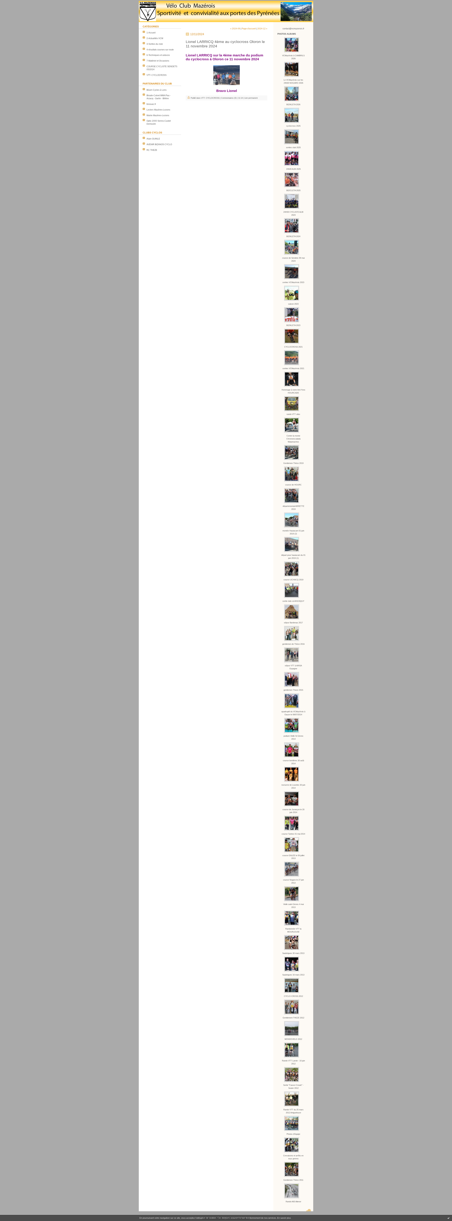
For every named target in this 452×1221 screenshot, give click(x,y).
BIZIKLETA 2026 (293, 104)
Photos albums (286, 34)
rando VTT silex (293, 414)
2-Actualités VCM (155, 38)
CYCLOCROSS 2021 (293, 347)
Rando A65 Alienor (293, 1201)
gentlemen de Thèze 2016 (293, 644)
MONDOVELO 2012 (293, 1039)
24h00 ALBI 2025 (293, 169)
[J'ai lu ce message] (448, 1218)
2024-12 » (262, 28)
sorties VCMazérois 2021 (293, 368)
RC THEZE (152, 150)
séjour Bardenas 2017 (293, 623)
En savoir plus (284, 1218)
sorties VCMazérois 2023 (293, 282)
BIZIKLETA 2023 (293, 325)
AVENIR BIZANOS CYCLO (159, 144)
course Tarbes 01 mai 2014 (293, 834)
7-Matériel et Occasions (158, 61)
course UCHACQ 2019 (293, 580)
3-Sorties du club (155, 44)
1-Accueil (151, 32)
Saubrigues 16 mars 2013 (293, 975)
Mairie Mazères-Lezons (158, 115)
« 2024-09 (235, 28)
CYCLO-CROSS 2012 (293, 996)
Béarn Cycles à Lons (156, 90)
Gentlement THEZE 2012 (293, 1018)
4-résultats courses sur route (160, 49)
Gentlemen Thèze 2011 (293, 1180)
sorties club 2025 (293, 147)
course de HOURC (293, 485)
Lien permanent (251, 98)
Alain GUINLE (153, 139)
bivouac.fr (151, 104)
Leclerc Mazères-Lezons (158, 110)
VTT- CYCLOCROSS (156, 75)
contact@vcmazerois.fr (293, 28)
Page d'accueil (249, 28)
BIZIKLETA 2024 (293, 236)
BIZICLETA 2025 (293, 190)
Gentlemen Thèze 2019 (293, 463)
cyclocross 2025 (293, 126)
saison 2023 (293, 304)
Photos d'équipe (293, 1134)
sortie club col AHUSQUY (293, 601)
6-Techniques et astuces (158, 55)
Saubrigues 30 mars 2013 (293, 953)
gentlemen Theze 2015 (293, 690)
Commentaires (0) (229, 98)
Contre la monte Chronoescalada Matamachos (293, 439)
